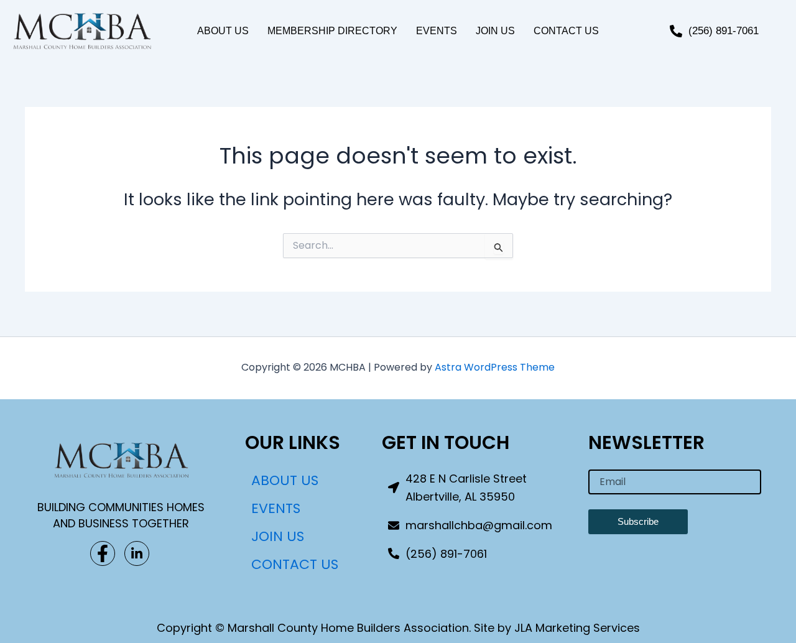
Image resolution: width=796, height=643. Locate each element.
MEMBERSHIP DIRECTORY (332, 30)
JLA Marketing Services (577, 628)
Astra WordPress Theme (495, 367)
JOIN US (495, 30)
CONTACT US (566, 30)
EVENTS (436, 30)
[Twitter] (136, 553)
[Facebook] (102, 553)
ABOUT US (223, 30)
